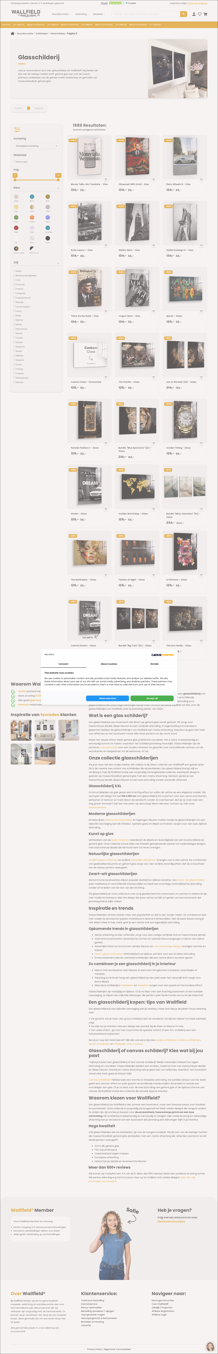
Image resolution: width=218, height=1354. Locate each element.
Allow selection (107, 698)
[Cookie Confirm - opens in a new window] (162, 655)
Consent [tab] (63, 663)
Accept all (152, 698)
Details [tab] (155, 663)
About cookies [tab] (109, 663)
